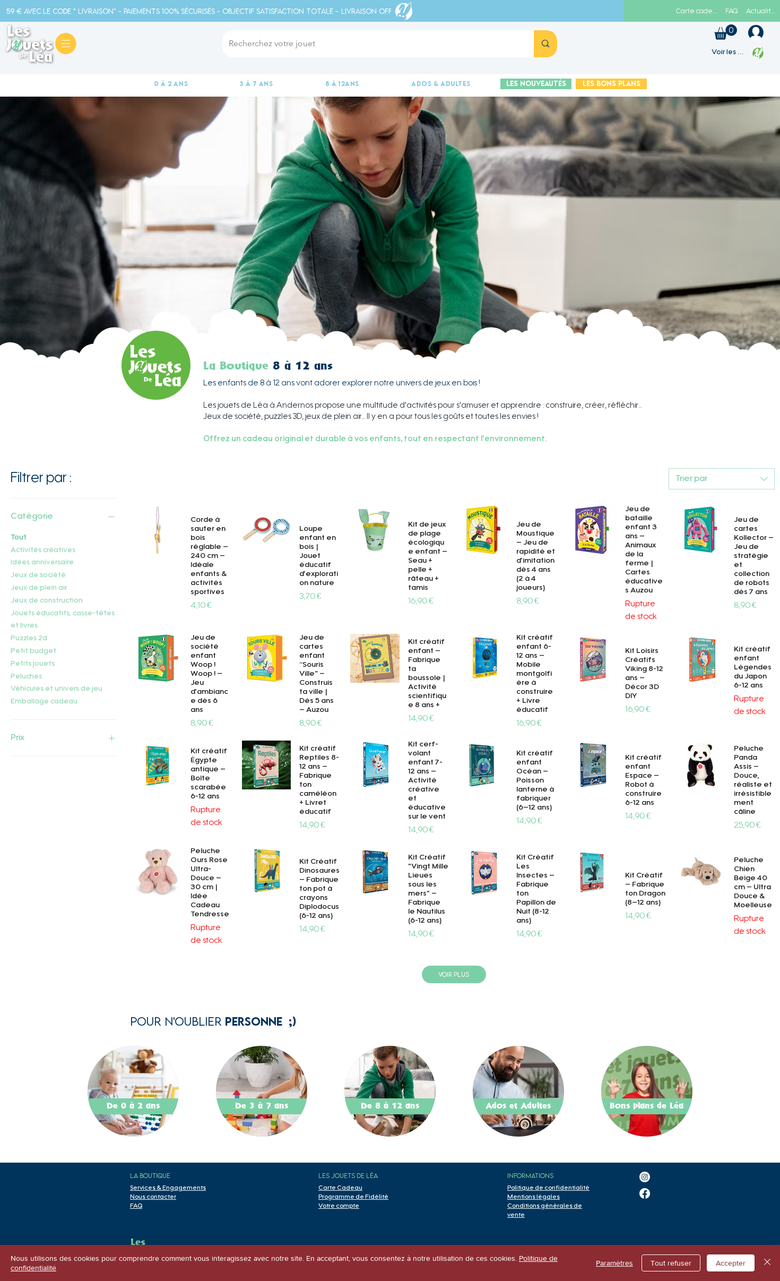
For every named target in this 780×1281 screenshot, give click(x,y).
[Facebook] (644, 1193)
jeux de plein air (333, 417)
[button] (725, 32)
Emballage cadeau (44, 702)
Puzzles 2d (29, 638)
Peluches (26, 677)
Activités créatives (43, 550)
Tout (19, 537)
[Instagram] (644, 1177)
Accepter (731, 1263)
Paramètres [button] (614, 1263)
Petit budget (33, 651)
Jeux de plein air (39, 588)
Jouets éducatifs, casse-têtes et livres (63, 620)
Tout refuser (671, 1263)
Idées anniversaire (42, 562)
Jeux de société (38, 575)
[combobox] (722, 478)
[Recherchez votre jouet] (545, 43)
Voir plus (453, 974)
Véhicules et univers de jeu (56, 689)
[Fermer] (767, 1263)
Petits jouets (33, 664)
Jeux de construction (47, 601)
